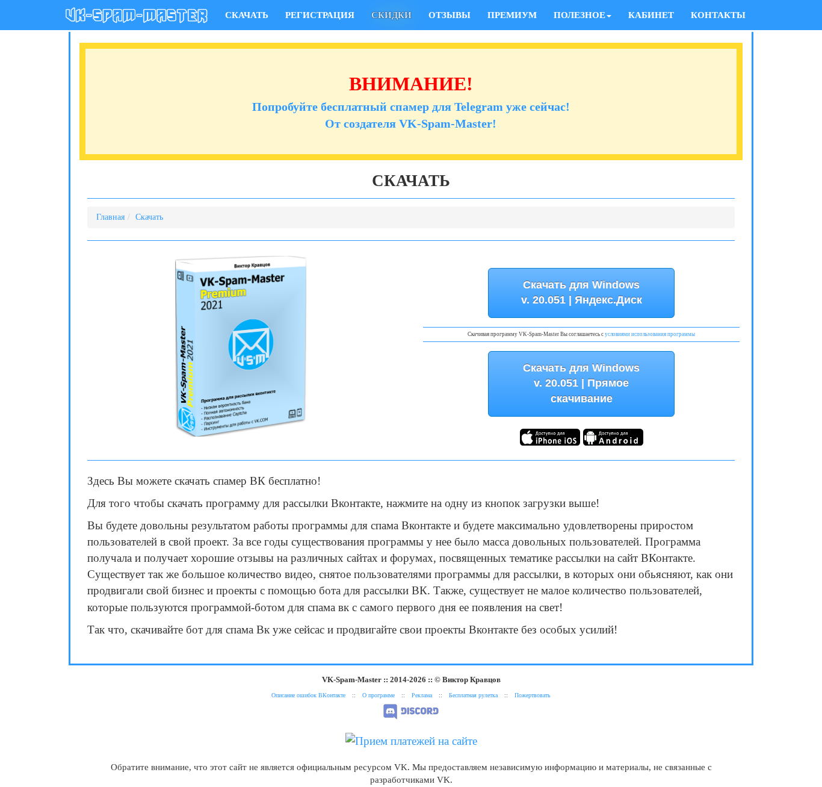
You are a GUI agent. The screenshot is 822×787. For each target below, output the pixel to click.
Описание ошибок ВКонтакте (308, 695)
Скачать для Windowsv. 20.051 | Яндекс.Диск (581, 292)
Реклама (422, 695)
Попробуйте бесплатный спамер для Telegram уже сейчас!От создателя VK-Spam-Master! (411, 104)
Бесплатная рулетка (473, 695)
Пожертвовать (533, 695)
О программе (378, 695)
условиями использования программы (650, 334)
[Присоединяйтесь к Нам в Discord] (411, 711)
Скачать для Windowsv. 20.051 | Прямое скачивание (581, 383)
